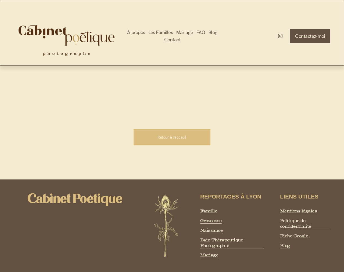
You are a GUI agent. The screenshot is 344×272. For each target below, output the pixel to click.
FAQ (200, 32)
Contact (172, 39)
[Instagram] (280, 36)
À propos (136, 32)
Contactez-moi (310, 36)
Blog (213, 32)
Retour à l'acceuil (172, 137)
